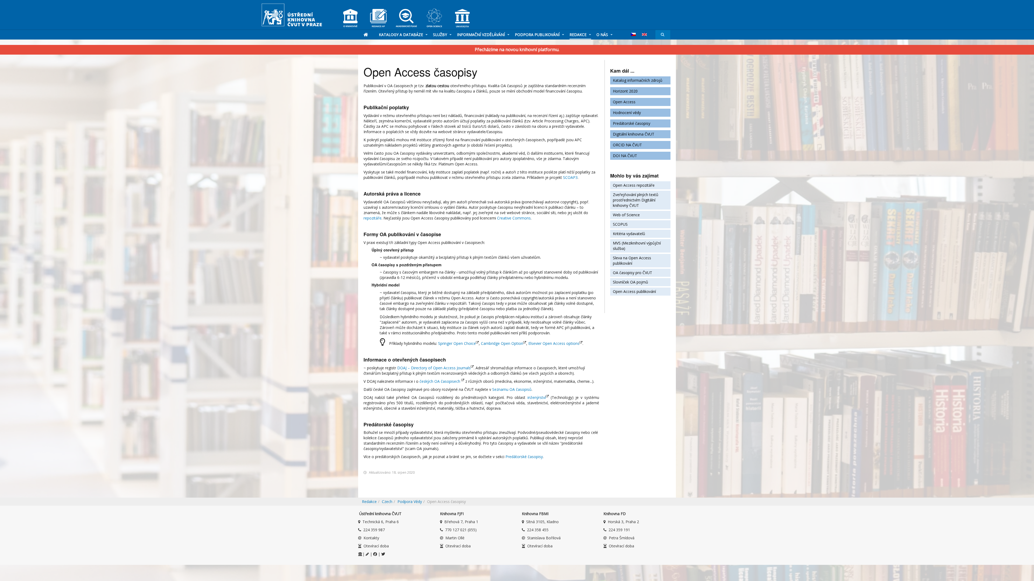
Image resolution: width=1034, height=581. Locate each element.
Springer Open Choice (457, 343)
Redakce (579, 34)
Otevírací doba (376, 545)
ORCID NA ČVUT (627, 144)
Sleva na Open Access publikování (632, 260)
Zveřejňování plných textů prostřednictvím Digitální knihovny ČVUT (635, 200)
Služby (440, 34)
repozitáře (373, 218)
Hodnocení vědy (627, 112)
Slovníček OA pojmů (630, 282)
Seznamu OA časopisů (512, 389)
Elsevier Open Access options (553, 343)
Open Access (624, 101)
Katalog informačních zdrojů (637, 80)
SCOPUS (620, 224)
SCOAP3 (570, 177)
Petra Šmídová (621, 537)
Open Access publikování (634, 291)
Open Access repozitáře (634, 185)
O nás (602, 34)
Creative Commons (514, 218)
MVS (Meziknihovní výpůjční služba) (637, 245)
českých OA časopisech (440, 381)
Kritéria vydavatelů (629, 233)
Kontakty (371, 537)
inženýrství (537, 397)
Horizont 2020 (625, 91)
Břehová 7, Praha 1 (461, 521)
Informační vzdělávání (481, 34)
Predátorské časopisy (524, 456)
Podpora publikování (538, 34)
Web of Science (626, 214)
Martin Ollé (454, 537)
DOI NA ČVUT (625, 155)
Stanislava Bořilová (544, 537)
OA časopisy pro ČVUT (632, 272)
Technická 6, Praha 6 (380, 521)
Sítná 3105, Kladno (542, 521)
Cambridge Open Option (502, 343)
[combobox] (662, 34)
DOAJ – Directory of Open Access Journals (434, 367)
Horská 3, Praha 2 (623, 521)
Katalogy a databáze (401, 34)
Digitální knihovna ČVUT (633, 134)
